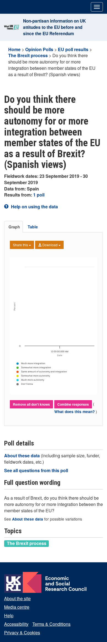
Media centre (16, 607)
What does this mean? (75, 411)
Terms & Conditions (51, 624)
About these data (22, 455)
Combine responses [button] (73, 404)
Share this (21, 244)
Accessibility (16, 624)
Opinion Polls (39, 49)
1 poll (38, 195)
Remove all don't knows (31, 404)
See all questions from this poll (36, 470)
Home (14, 49)
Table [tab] (33, 226)
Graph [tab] (14, 226)
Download (49, 244)
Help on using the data (34, 206)
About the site (17, 598)
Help (8, 615)
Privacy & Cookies (22, 632)
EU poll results (73, 49)
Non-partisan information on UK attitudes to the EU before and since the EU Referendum (54, 27)
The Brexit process (28, 55)
